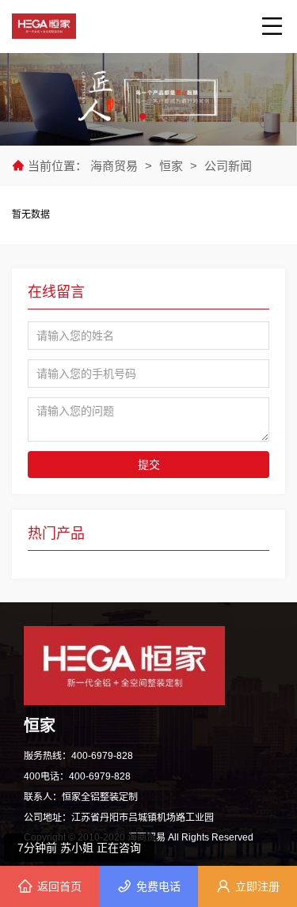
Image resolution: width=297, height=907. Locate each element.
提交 (149, 464)
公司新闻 (228, 166)
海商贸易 (115, 166)
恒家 (171, 166)
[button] (142, 116)
